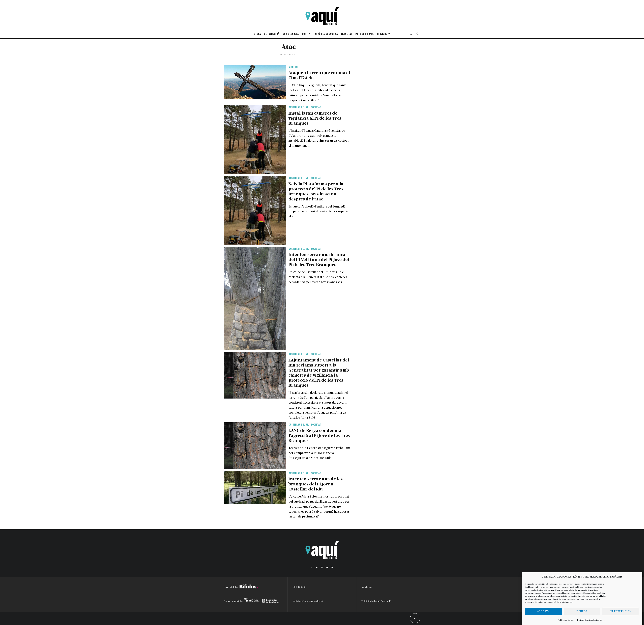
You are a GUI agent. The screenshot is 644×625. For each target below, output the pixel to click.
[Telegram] (327, 567)
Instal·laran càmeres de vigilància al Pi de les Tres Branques (314, 118)
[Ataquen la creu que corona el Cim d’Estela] (255, 82)
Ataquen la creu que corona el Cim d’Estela (319, 75)
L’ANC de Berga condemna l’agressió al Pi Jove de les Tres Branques (319, 436)
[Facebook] (312, 567)
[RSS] (332, 567)
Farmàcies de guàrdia (325, 33)
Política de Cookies (567, 620)
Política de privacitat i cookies (591, 620)
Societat (293, 67)
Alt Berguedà (271, 33)
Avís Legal (366, 587)
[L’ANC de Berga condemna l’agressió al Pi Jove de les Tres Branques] (255, 445)
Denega (581, 611)
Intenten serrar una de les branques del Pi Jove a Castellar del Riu (315, 484)
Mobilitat (346, 33)
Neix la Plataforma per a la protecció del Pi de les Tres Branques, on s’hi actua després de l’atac (315, 191)
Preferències (620, 611)
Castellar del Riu (298, 107)
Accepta (543, 611)
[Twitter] (316, 567)
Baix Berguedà (291, 33)
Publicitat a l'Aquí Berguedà (376, 601)
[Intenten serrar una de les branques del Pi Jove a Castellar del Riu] (255, 487)
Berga (257, 33)
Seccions (382, 33)
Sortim (306, 33)
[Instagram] (321, 567)
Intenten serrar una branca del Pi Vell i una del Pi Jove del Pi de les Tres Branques (318, 260)
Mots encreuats (364, 33)
